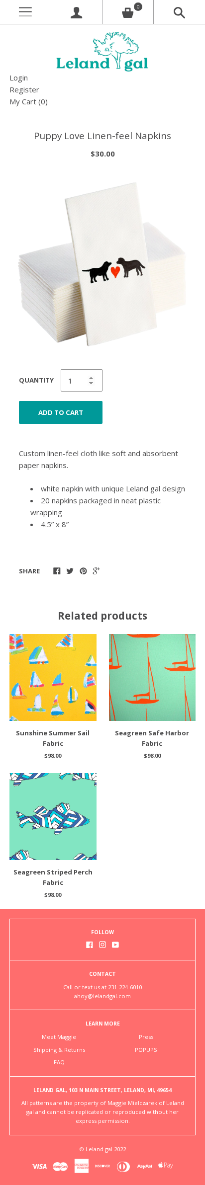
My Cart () (28, 101)
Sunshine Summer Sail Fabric (53, 738)
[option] (102, 264)
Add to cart (60, 412)
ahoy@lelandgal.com (102, 996)
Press (146, 1036)
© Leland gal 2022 (102, 1149)
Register (24, 89)
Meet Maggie (59, 1036)
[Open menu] (25, 12)
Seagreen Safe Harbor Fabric (152, 738)
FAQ (59, 1062)
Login (18, 77)
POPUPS (146, 1049)
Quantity (36, 380)
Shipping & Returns (59, 1049)
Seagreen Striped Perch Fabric (53, 877)
